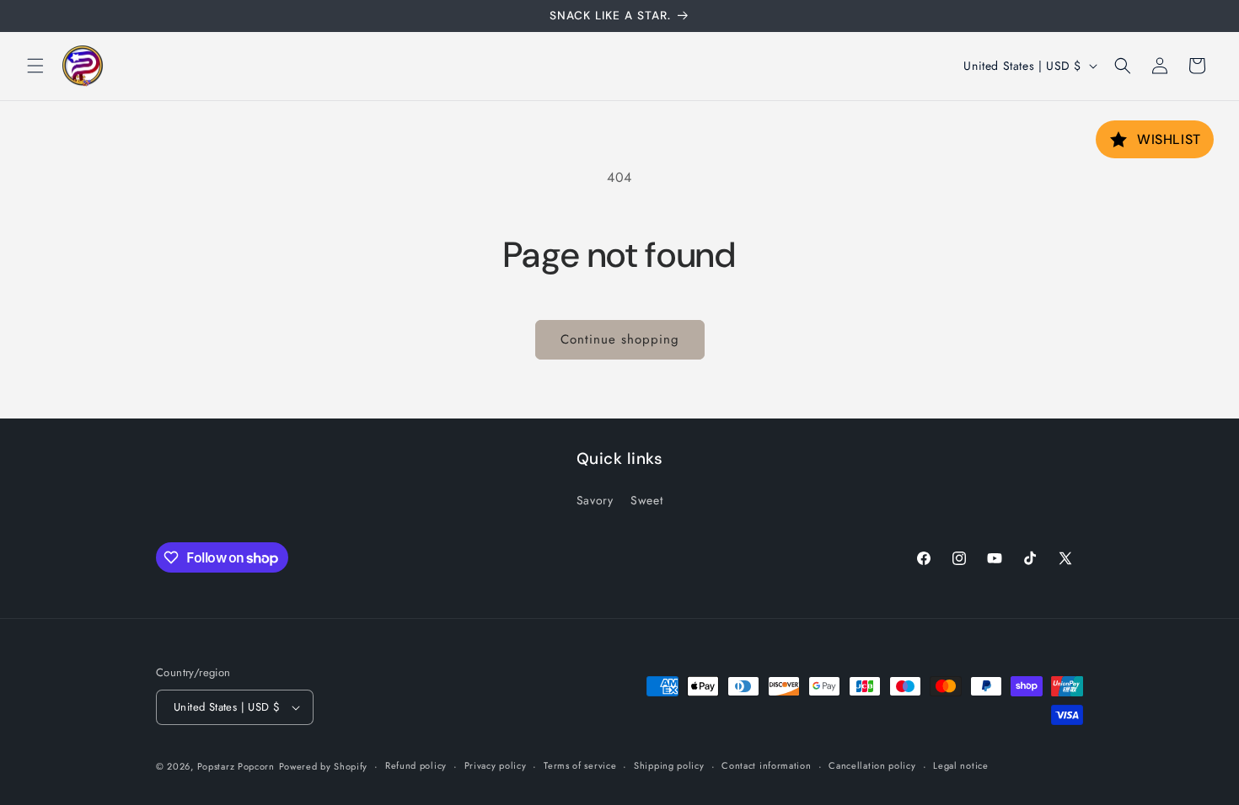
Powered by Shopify (323, 766)
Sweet (646, 500)
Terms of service (580, 765)
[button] (35, 65)
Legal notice (960, 765)
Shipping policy (669, 765)
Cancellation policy (872, 765)
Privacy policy (495, 765)
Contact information (766, 765)
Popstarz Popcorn (236, 766)
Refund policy (416, 765)
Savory (595, 500)
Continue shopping (619, 339)
